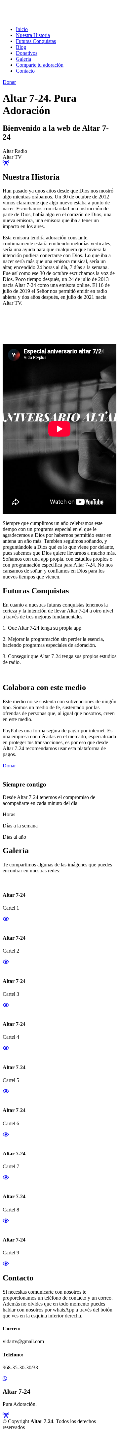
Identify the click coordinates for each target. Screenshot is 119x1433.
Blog (21, 47)
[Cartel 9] (6, 1264)
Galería (23, 59)
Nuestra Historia (33, 35)
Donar (9, 82)
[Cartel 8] (6, 1221)
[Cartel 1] (6, 919)
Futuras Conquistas (36, 41)
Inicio (22, 29)
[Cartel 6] (6, 1134)
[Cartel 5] (6, 1091)
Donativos (26, 53)
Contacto (25, 71)
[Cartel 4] (6, 1048)
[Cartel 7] (6, 1177)
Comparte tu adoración (39, 65)
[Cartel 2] (6, 962)
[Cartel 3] (6, 1005)
